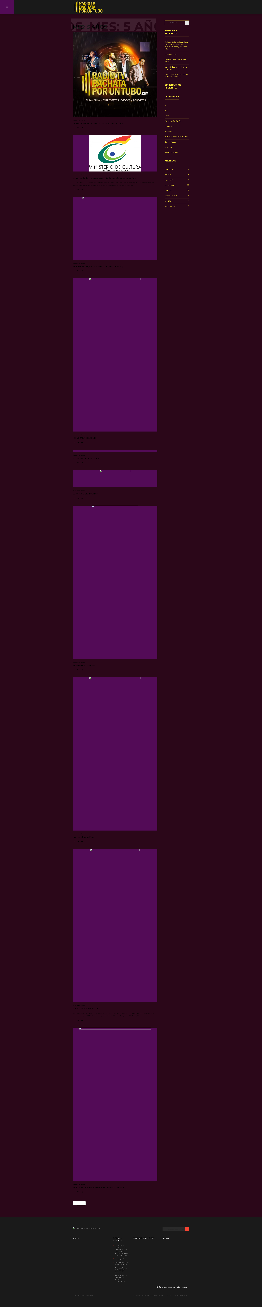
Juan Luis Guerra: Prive (83, 837)
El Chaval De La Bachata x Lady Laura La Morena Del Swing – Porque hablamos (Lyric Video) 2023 (121, 1250)
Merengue (168, 132)
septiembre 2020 (171, 196)
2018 (166, 105)
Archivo (81, 1295)
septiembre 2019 (171, 206)
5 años (83, 120)
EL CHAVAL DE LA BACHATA (86, 458)
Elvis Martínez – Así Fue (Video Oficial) (122, 1263)
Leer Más (76, 128)
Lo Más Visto (169, 126)
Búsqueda (89, 1295)
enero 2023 (169, 169)
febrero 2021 (169, 185)
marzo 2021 (169, 180)
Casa (74, 1295)
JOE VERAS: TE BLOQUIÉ (84, 438)
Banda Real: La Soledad (84, 665)
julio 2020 (168, 201)
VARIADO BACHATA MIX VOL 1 (87, 1009)
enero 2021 (169, 190)
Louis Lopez (76, 120)
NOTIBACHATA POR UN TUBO (176, 137)
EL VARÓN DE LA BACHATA (85, 494)
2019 (166, 111)
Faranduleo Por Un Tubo (174, 121)
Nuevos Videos (170, 142)
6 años (83, 174)
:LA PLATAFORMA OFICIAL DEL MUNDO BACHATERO (98, 123)
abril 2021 (168, 175)
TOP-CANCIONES (171, 153)
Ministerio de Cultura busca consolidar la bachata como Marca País (104, 178)
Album (167, 116)
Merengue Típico (171, 54)
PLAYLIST (168, 147)
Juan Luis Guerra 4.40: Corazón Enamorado (121, 1270)
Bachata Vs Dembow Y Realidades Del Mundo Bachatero (99, 1187)
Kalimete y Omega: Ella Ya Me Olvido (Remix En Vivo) (98, 266)
